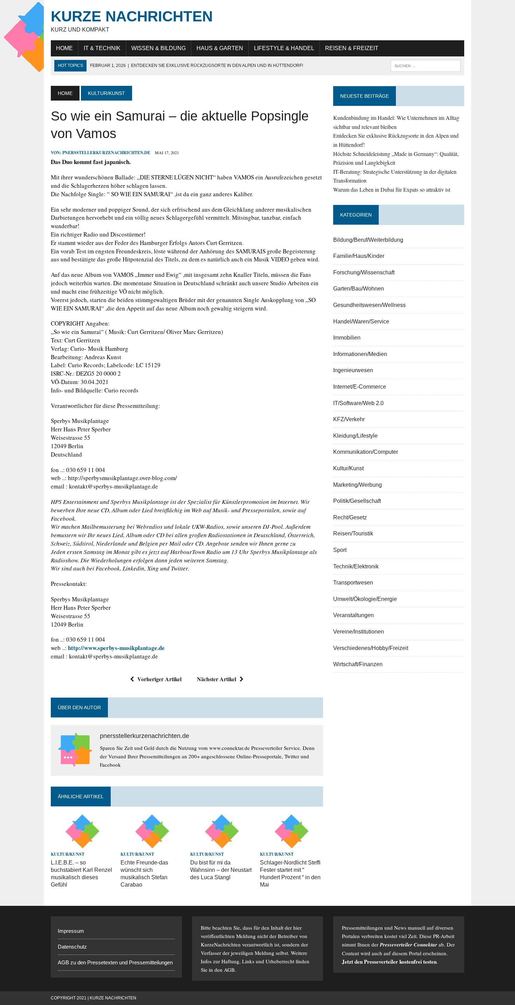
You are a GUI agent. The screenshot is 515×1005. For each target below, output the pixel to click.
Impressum (71, 931)
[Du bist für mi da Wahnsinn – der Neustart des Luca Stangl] (221, 844)
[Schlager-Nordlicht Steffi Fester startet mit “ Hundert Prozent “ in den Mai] (291, 844)
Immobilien (346, 338)
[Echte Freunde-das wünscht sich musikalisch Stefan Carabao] (152, 844)
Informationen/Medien (360, 354)
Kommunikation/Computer (365, 452)
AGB (229, 969)
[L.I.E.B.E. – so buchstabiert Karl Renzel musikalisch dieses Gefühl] (82, 844)
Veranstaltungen (353, 615)
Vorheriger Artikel (159, 679)
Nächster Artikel (216, 679)
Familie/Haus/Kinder (358, 256)
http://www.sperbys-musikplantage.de (116, 647)
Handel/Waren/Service (361, 321)
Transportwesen (353, 583)
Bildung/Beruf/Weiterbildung (368, 240)
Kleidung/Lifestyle (355, 436)
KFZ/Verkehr (349, 419)
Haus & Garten (220, 48)
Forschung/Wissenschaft (363, 272)
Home (64, 48)
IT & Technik (102, 48)
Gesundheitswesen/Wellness (369, 305)
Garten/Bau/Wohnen (358, 289)
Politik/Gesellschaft (357, 501)
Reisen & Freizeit (351, 48)
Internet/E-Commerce (359, 387)
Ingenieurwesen (353, 370)
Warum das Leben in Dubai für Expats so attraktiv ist (391, 189)
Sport (339, 550)
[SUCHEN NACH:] (426, 65)
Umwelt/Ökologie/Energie (365, 599)
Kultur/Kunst (67, 854)
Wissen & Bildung (158, 48)
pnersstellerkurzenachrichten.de (106, 153)
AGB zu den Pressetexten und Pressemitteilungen (115, 962)
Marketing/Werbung (357, 485)
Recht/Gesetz (350, 517)
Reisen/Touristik (353, 533)
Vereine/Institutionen (358, 632)
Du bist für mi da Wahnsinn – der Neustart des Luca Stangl (221, 870)
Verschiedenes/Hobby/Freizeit (370, 648)
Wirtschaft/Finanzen (358, 664)
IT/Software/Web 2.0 (358, 403)
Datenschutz (72, 947)
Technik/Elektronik (356, 566)
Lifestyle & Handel (284, 48)
